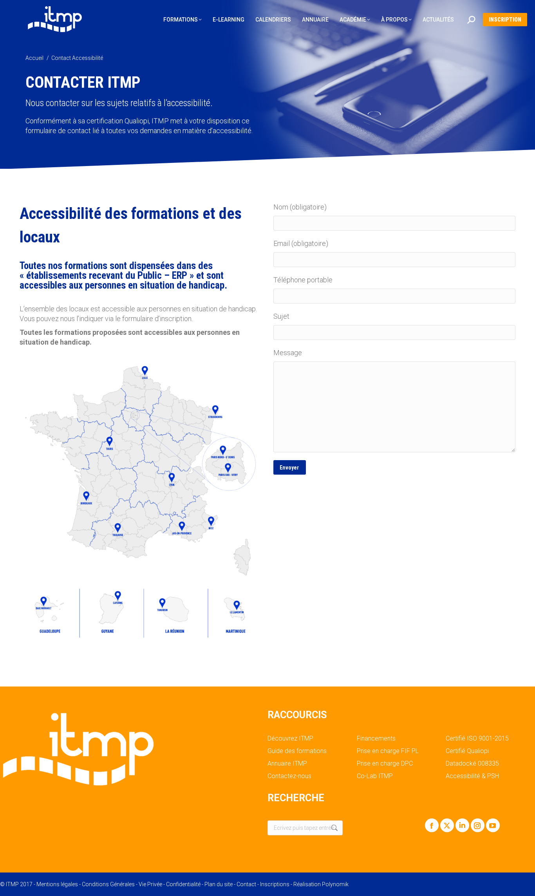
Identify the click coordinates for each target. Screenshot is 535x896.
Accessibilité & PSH (472, 776)
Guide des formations (297, 751)
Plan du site (218, 884)
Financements (376, 738)
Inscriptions (274, 884)
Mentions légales (57, 884)
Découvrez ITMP (290, 738)
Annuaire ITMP (287, 764)
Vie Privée (150, 884)
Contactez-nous (289, 776)
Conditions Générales (108, 884)
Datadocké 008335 (472, 764)
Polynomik (335, 884)
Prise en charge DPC (385, 764)
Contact (246, 884)
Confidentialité (183, 884)
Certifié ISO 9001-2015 (477, 738)
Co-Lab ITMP (375, 776)
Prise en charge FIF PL (388, 751)
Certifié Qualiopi (467, 751)
